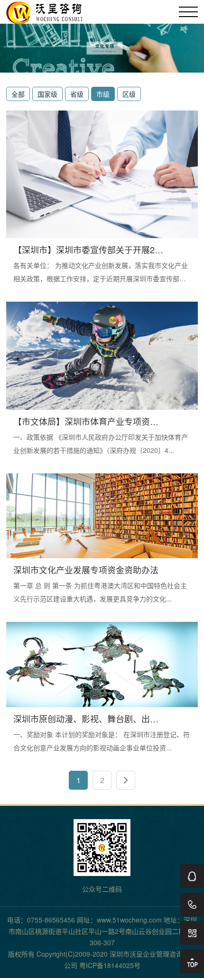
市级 (103, 94)
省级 (76, 94)
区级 (129, 94)
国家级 (47, 94)
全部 (18, 94)
